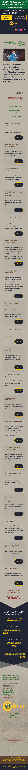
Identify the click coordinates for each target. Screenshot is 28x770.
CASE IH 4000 (22, 759)
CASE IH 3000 (15, 759)
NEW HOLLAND (6, 760)
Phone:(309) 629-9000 (10, 675)
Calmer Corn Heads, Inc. (9, 686)
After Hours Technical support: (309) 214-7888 (11, 678)
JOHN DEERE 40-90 (14, 757)
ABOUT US (15, 767)
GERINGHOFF (15, 760)
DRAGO (19, 760)
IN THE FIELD (9, 767)
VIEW (18, 137)
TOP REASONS (21, 767)
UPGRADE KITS (6, 757)
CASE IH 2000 (8, 759)
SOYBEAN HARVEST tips (14, 656)
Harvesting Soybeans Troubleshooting (14, 597)
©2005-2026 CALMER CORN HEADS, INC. (11, 766)
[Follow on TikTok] (24, 30)
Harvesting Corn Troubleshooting (14, 591)
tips (14, 646)
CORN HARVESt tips (11, 632)
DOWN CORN (14, 642)
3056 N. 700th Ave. (8, 687)
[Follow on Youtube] (16, 30)
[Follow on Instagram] (21, 30)
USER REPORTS (14, 767)
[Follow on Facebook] (19, 30)
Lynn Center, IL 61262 (9, 688)
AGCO (11, 760)
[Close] (26, 1)
